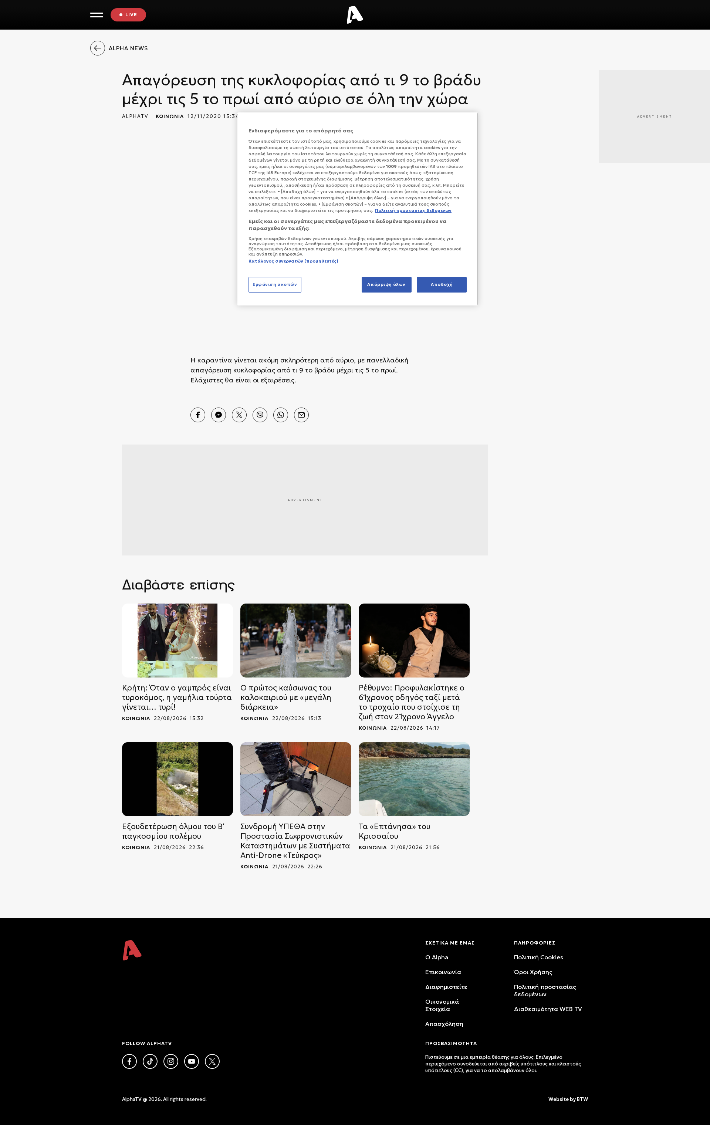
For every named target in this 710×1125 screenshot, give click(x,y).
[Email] (301, 415)
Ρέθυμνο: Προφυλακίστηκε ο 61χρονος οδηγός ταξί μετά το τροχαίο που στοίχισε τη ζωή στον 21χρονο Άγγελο (411, 702)
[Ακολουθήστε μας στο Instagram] (170, 1061)
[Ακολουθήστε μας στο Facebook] (129, 1061)
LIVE (131, 14)
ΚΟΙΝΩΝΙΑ (170, 116)
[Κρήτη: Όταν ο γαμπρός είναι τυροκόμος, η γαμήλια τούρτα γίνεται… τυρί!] (177, 641)
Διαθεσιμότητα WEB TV (548, 1009)
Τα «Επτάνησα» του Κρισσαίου (394, 831)
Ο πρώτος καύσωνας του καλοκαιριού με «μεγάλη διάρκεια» (285, 697)
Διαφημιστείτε (446, 986)
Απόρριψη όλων (386, 284)
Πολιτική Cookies (538, 957)
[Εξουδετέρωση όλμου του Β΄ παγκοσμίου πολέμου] (177, 779)
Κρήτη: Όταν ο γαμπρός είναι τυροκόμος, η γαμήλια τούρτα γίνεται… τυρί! (177, 697)
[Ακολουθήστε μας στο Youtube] (191, 1061)
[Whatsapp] (280, 415)
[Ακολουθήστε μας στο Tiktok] (150, 1061)
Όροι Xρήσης (533, 972)
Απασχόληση (444, 1023)
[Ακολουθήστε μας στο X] (212, 1061)
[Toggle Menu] (96, 15)
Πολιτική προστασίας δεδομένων (545, 990)
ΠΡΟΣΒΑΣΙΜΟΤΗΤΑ (451, 1043)
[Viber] (260, 415)
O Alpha (436, 957)
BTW (582, 1099)
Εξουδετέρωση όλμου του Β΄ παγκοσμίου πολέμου (173, 831)
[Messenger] (218, 415)
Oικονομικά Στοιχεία (442, 1005)
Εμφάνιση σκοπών (275, 284)
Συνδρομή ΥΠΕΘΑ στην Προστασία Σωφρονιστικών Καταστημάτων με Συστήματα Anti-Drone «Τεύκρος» (295, 841)
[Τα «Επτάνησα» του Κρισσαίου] (414, 779)
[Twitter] (239, 415)
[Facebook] (197, 415)
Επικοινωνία (443, 972)
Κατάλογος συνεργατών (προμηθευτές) (293, 261)
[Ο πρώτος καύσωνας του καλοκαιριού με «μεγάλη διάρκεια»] (295, 641)
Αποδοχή (442, 284)
